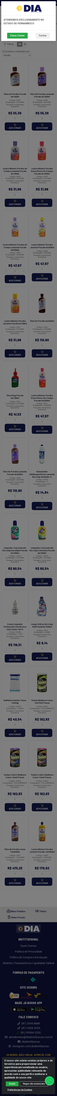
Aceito (12, 1084)
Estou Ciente (17, 35)
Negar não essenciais (34, 1084)
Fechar (43, 35)
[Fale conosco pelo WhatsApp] (49, 1080)
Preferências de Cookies (19, 1090)
